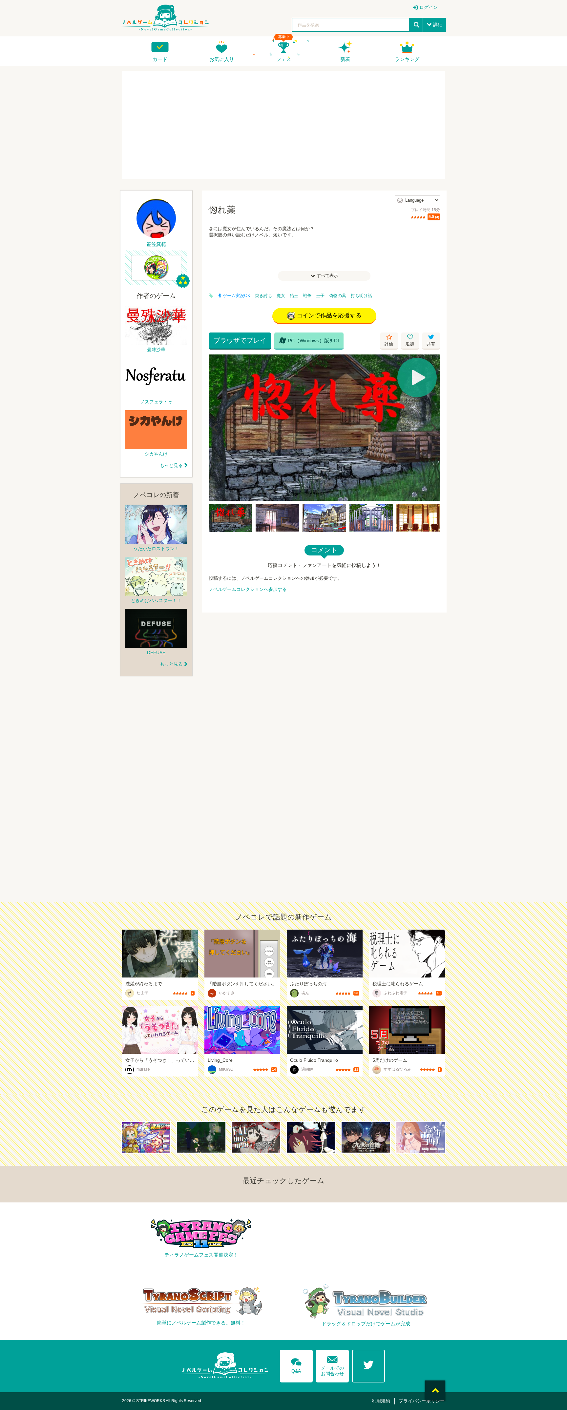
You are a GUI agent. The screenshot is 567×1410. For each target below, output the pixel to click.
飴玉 (294, 295)
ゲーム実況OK (236, 295)
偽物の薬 (337, 295)
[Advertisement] (283, 125)
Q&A (296, 1364)
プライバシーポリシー (422, 1400)
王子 (320, 295)
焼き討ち (263, 295)
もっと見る (171, 465)
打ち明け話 (361, 295)
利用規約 (381, 1400)
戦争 (307, 295)
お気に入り (221, 59)
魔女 (281, 295)
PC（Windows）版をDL (309, 340)
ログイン (428, 7)
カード (160, 59)
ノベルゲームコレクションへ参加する (248, 589)
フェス (283, 59)
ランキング (407, 59)
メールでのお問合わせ (332, 1364)
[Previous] (216, 427)
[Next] (433, 427)
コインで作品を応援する (329, 315)
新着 (345, 59)
